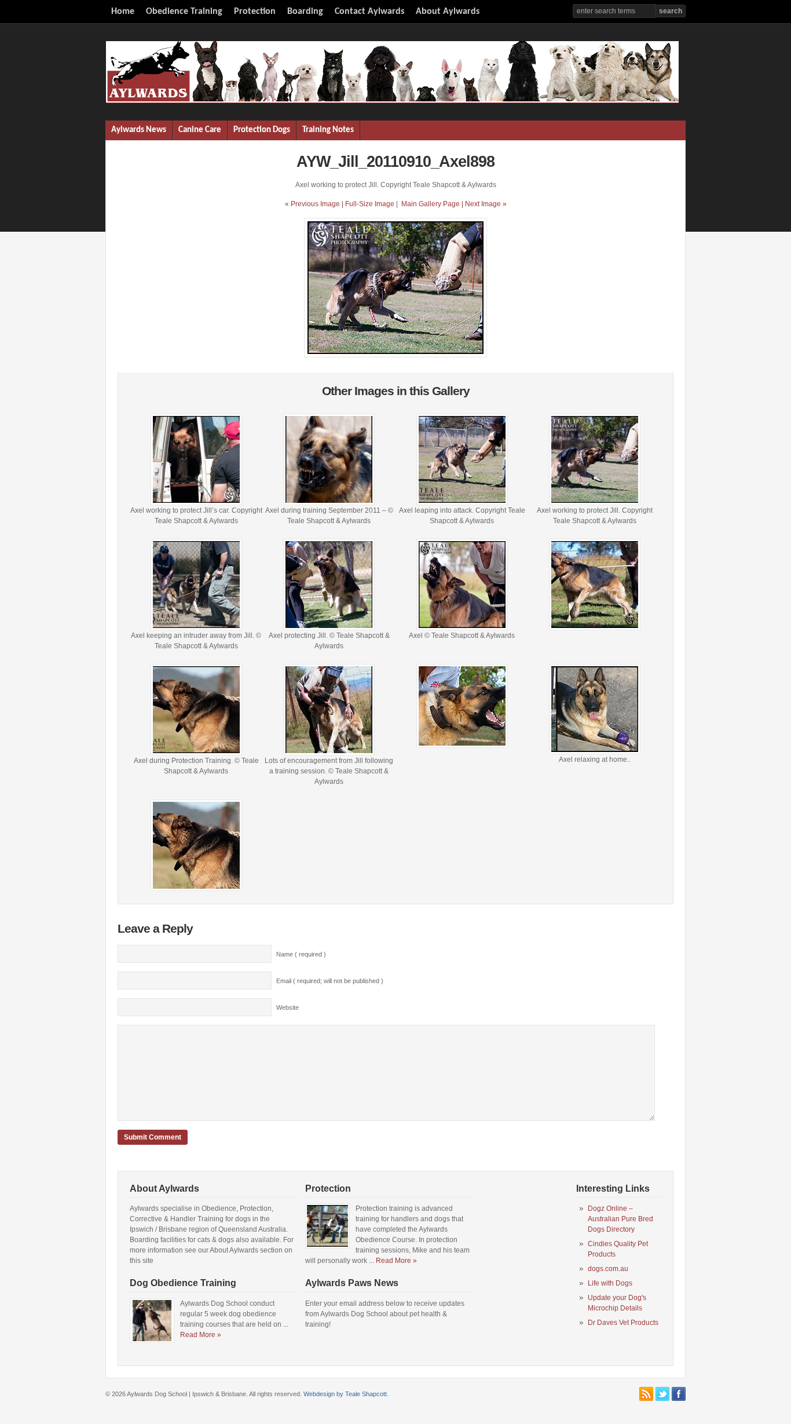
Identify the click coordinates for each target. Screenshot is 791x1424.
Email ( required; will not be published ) (329, 980)
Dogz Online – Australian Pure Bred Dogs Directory (620, 1218)
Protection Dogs (261, 130)
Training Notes (328, 130)
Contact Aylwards (369, 11)
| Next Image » (484, 204)
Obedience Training (184, 11)
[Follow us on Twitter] (662, 1394)
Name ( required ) (301, 954)
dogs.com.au (608, 1269)
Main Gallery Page (430, 204)
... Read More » (393, 1261)
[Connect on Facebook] (679, 1394)
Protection (255, 11)
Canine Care (199, 130)
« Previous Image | (315, 204)
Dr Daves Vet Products (623, 1323)
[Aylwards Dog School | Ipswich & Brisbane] (392, 101)
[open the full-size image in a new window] (395, 355)
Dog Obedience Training (183, 1283)
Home (122, 11)
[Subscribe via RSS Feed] (646, 1394)
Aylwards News (138, 130)
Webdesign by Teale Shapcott (345, 1393)
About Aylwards (447, 11)
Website (287, 1007)
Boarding (305, 11)
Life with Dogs (610, 1283)
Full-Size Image (369, 204)
